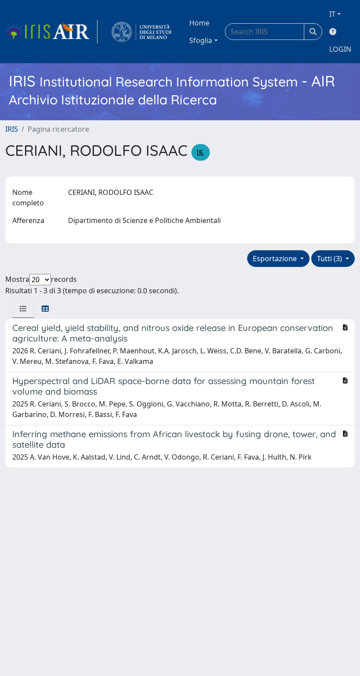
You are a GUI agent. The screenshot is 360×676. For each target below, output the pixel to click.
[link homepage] (51, 31)
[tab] (23, 308)
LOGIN (340, 49)
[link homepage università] (141, 31)
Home (199, 23)
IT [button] (332, 14)
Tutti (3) (330, 258)
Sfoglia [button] (200, 40)
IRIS (11, 129)
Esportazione (276, 258)
